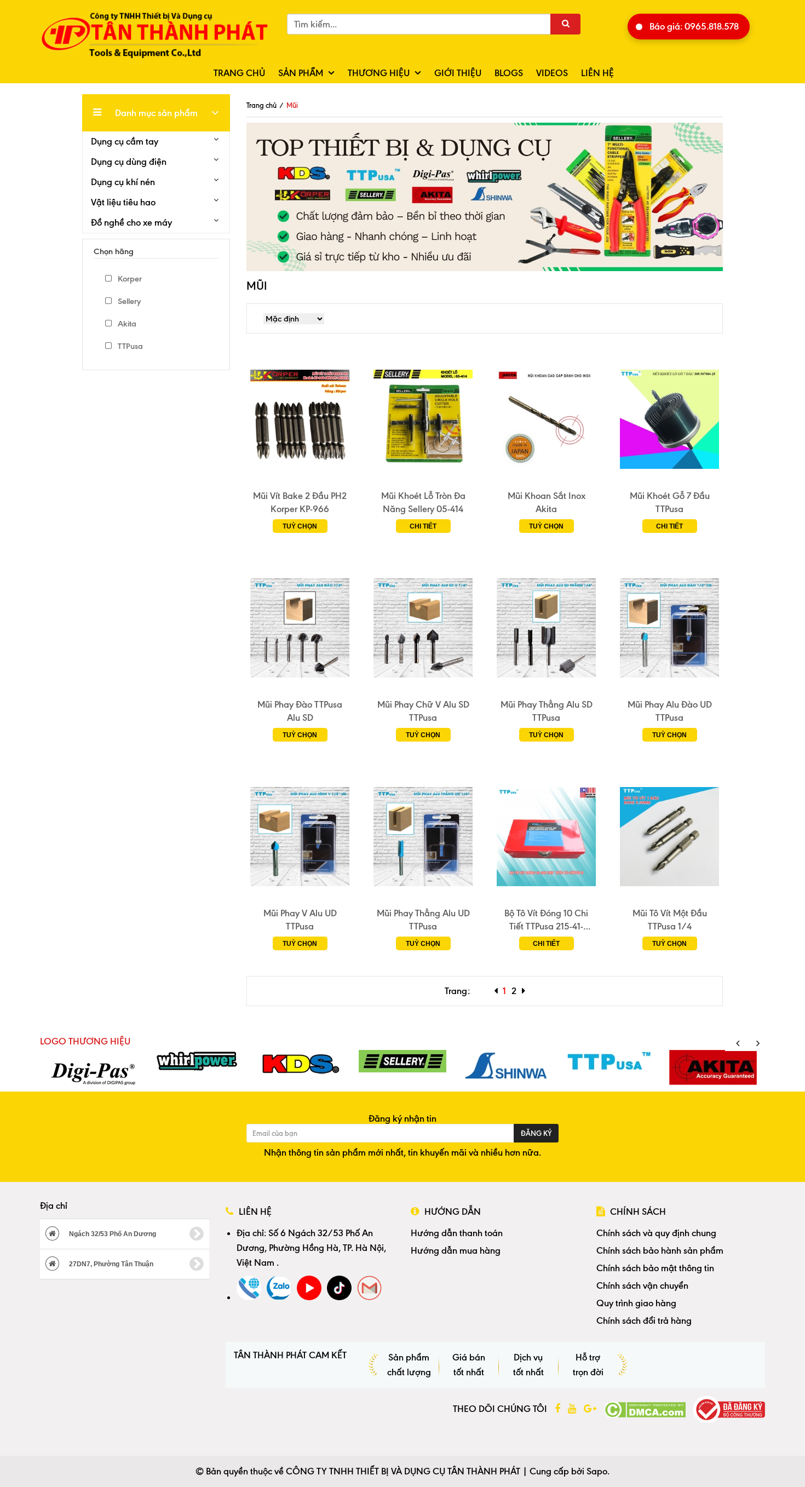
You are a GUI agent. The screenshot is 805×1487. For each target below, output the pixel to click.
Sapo (596, 1471)
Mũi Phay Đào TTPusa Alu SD (299, 711)
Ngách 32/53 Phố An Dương (111, 1234)
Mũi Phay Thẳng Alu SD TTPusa (547, 711)
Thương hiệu (379, 72)
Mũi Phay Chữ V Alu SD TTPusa (423, 711)
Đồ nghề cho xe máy (131, 222)
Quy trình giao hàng (636, 1302)
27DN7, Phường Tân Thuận (110, 1264)
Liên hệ (597, 72)
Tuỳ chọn (300, 526)
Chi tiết (423, 526)
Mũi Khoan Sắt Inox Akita (546, 502)
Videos (552, 72)
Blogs (509, 72)
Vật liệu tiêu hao (123, 202)
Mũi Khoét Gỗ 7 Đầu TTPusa (670, 502)
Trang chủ (239, 72)
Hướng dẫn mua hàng (456, 1250)
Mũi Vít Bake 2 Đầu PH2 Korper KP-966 (300, 502)
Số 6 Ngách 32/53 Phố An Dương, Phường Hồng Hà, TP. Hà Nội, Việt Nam (311, 1247)
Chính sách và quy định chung (656, 1232)
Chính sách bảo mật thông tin (655, 1267)
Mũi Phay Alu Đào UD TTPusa (670, 711)
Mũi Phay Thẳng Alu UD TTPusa (423, 920)
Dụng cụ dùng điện (128, 161)
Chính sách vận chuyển (642, 1285)
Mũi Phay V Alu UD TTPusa (300, 920)
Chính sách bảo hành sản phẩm (659, 1250)
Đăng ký (536, 1133)
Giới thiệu (457, 72)
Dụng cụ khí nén (123, 181)
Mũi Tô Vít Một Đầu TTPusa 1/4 (670, 920)
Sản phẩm (300, 72)
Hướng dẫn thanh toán (457, 1232)
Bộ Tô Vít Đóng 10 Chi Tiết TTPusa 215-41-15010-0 (546, 920)
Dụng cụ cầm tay (124, 141)
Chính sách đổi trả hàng (644, 1320)
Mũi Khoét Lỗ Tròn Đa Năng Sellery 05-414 (423, 502)
